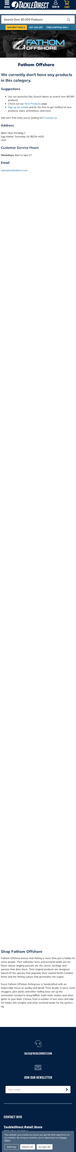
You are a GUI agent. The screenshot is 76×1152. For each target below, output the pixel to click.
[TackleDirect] (30, 5)
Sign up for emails (18, 107)
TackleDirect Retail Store (23, 1127)
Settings (11, 1146)
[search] (68, 19)
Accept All (44, 1146)
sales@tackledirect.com (14, 170)
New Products (33, 103)
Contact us (51, 117)
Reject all (27, 1146)
